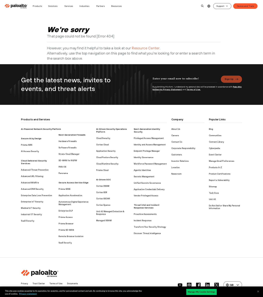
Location (175, 167)
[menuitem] (17, 6)
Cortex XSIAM (102, 186)
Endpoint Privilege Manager (147, 151)
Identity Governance (143, 157)
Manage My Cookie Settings (201, 292)
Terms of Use (55, 283)
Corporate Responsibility (183, 148)
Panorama (63, 173)
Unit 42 (212, 199)
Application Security (106, 151)
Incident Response (142, 220)
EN (208, 6)
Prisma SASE (64, 189)
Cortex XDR (101, 192)
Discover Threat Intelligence (147, 233)
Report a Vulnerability (219, 180)
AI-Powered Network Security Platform (41, 129)
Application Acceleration (70, 195)
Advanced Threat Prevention (35, 170)
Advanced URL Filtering (32, 176)
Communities (215, 135)
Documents (72, 283)
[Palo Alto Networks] (16, 6)
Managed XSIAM (104, 220)
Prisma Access (66, 217)
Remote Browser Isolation (71, 236)
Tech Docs (214, 193)
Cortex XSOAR (103, 198)
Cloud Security (103, 138)
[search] (202, 6)
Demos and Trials (245, 6)
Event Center (215, 155)
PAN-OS (62, 167)
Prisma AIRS (26, 145)
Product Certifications (219, 174)
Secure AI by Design (31, 138)
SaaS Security (27, 221)
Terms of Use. (193, 89)
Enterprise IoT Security (32, 202)
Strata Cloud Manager (69, 154)
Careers (175, 135)
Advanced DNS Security (32, 189)
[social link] (180, 285)
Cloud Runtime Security (107, 164)
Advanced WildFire (30, 183)
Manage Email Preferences (221, 161)
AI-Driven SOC (103, 179)
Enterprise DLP (66, 211)
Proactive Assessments (145, 214)
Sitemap (213, 186)
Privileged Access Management (149, 138)
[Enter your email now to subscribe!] (185, 80)
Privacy (24, 283)
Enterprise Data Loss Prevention (36, 195)
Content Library (216, 142)
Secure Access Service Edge (73, 183)
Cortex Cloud (102, 144)
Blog (211, 129)
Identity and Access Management (150, 144)
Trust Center (39, 283)
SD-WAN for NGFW (68, 160)
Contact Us (176, 142)
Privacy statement (28, 294)
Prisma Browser (66, 223)
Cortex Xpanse (103, 205)
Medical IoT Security (30, 208)
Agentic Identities (142, 170)
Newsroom (176, 174)
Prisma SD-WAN (66, 230)
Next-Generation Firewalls (72, 135)
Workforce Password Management (150, 164)
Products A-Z (215, 167)
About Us (175, 129)
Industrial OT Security (31, 214)
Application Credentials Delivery (149, 189)
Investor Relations (180, 161)
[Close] (258, 291)
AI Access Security (30, 151)
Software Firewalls (68, 148)
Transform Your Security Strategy (150, 227)
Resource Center (146, 48)
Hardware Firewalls (68, 141)
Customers (176, 155)
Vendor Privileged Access (146, 195)
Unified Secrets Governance (147, 183)
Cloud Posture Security (107, 157)
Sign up (229, 79)
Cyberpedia (214, 148)
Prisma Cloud (102, 170)
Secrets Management (144, 176)
